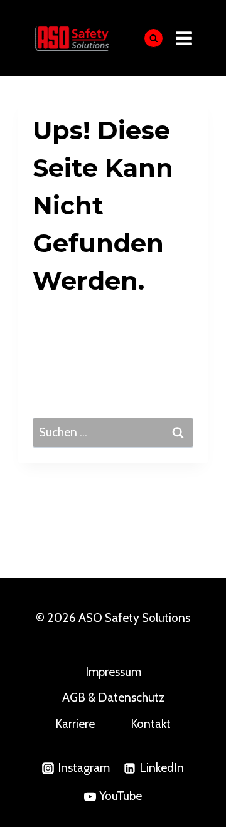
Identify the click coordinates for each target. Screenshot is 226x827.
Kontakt (151, 724)
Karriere (75, 724)
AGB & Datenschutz (113, 697)
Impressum (113, 672)
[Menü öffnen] (184, 38)
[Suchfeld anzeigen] (153, 38)
